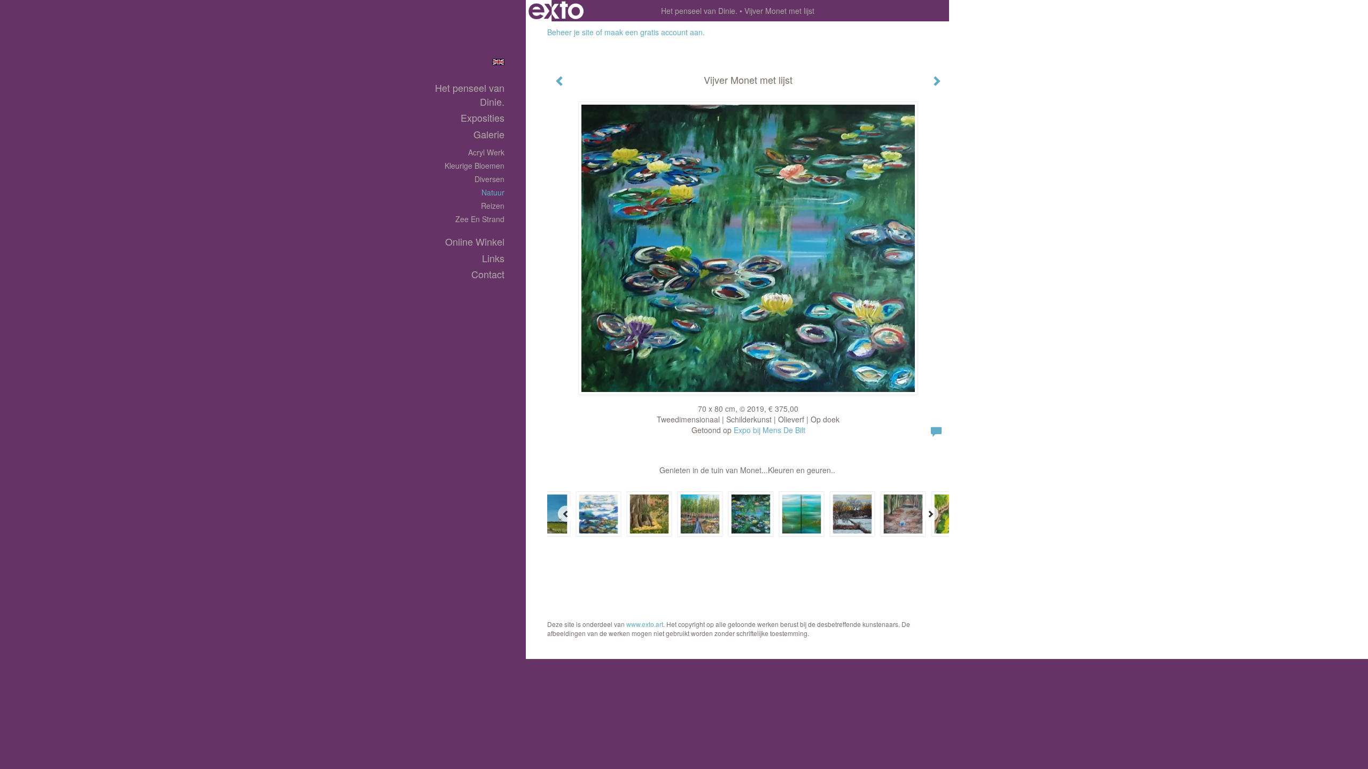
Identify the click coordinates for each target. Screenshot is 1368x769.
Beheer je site (570, 32)
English (498, 62)
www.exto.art (644, 624)
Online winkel (474, 241)
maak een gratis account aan (653, 32)
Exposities (482, 117)
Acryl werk (486, 152)
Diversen (489, 179)
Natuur (492, 192)
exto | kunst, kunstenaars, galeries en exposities (556, 10)
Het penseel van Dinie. (699, 10)
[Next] (930, 514)
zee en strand (479, 219)
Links (493, 258)
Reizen (492, 205)
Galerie (488, 134)
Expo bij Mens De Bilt (769, 430)
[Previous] (566, 514)
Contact (487, 274)
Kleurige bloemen (474, 165)
